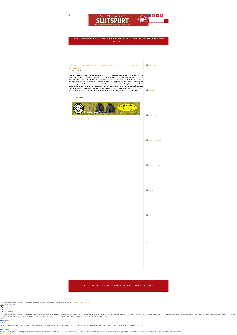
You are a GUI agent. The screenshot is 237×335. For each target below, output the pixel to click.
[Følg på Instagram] (153, 15)
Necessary (5, 320)
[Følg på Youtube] (157, 15)
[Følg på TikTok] (161, 15)
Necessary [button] (3, 318)
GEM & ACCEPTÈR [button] (5, 334)
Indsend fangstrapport (88, 38)
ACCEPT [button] (88, 302)
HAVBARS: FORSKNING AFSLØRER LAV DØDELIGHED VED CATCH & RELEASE (105, 66)
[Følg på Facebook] (149, 15)
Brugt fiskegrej (144, 38)
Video (135, 38)
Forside (75, 38)
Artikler (102, 38)
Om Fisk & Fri (117, 41)
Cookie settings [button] (79, 302)
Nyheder (121, 38)
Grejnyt (128, 38)
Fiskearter (110, 38)
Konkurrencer (157, 38)
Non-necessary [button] (4, 327)
